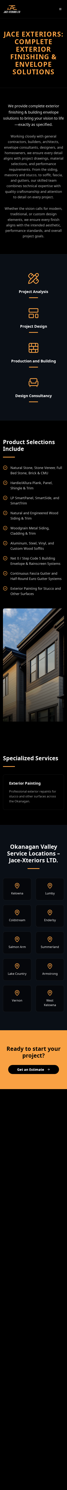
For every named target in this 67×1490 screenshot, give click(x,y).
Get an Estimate (30, 1069)
